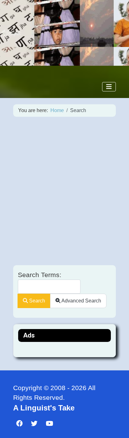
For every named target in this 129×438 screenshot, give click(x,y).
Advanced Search (80, 300)
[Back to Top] (116, 427)
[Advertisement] (64, 190)
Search (36, 300)
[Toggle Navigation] (109, 86)
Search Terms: (39, 274)
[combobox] (49, 287)
